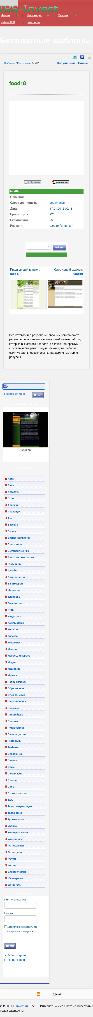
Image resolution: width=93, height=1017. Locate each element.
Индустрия (14, 616)
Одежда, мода (16, 695)
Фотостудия (15, 852)
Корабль (13, 629)
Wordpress (14, 885)
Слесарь (13, 780)
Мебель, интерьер (19, 655)
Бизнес (12, 531)
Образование (16, 688)
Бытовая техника (18, 550)
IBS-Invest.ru (19, 1006)
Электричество (17, 871)
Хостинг (13, 865)
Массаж (12, 649)
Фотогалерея (16, 845)
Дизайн (12, 570)
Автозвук (13, 492)
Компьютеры (16, 623)
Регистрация (16, 960)
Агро (11, 498)
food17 (15, 273)
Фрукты (12, 858)
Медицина (14, 668)
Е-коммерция (16, 583)
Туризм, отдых (17, 819)
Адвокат (13, 505)
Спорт (11, 786)
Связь (11, 767)
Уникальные (15, 839)
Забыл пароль (16, 955)
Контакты (34, 22)
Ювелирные (15, 878)
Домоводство (16, 577)
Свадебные (15, 754)
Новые (83, 63)
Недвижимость (17, 681)
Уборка (12, 826)
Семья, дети (15, 773)
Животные (14, 590)
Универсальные (18, 832)
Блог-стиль (15, 544)
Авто (11, 478)
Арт (10, 518)
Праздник (14, 708)
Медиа (12, 662)
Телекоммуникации (20, 806)
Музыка (12, 675)
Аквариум (14, 511)
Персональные (17, 701)
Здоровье (14, 596)
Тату (10, 799)
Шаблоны (9, 63)
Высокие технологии (21, 557)
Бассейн (13, 524)
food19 (78, 273)
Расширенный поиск (13, 394)
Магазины (14, 642)
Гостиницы (14, 564)
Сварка (12, 760)
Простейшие (15, 714)
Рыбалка (13, 747)
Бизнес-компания (19, 537)
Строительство (17, 793)
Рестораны (23, 63)
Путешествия (16, 727)
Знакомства (15, 603)
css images (57, 202)
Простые (13, 721)
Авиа (11, 485)
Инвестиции (34, 15)
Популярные (66, 63)
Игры (11, 609)
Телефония (15, 812)
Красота (13, 636)
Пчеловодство (17, 734)
